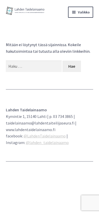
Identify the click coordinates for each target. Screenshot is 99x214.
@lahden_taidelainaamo (47, 142)
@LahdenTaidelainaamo (45, 135)
